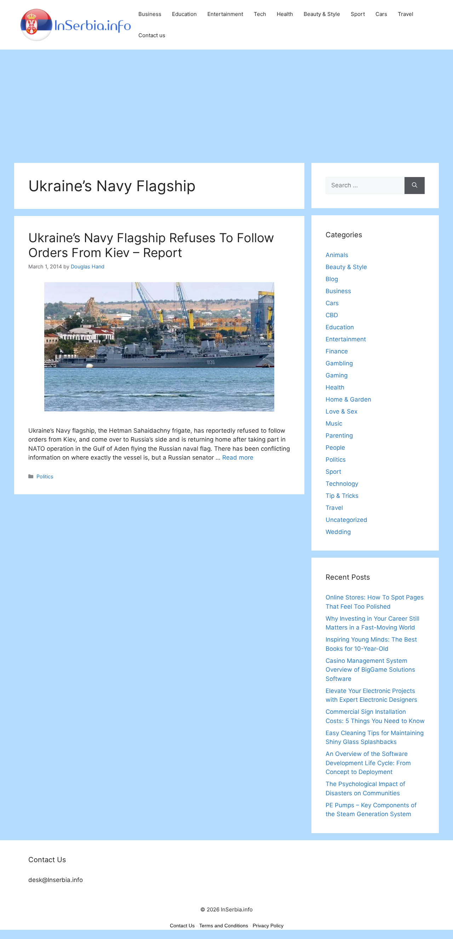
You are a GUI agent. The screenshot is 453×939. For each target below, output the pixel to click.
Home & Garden (348, 399)
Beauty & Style (322, 14)
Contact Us (182, 925)
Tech (260, 14)
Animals (337, 254)
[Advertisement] (226, 102)
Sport (358, 14)
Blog (332, 279)
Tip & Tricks (342, 495)
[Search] (415, 185)
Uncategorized (346, 519)
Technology (342, 483)
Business (149, 14)
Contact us (151, 35)
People (335, 447)
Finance (337, 351)
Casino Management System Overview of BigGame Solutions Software (370, 669)
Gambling (339, 363)
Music (334, 423)
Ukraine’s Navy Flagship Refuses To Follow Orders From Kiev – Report (151, 245)
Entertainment (225, 14)
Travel (405, 14)
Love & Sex (341, 411)
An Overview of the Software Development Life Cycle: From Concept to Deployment (368, 762)
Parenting (339, 435)
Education (184, 14)
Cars (381, 14)
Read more (237, 457)
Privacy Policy (268, 925)
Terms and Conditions (223, 925)
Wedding (338, 531)
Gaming (337, 375)
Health (285, 14)
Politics (44, 476)
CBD (332, 315)
